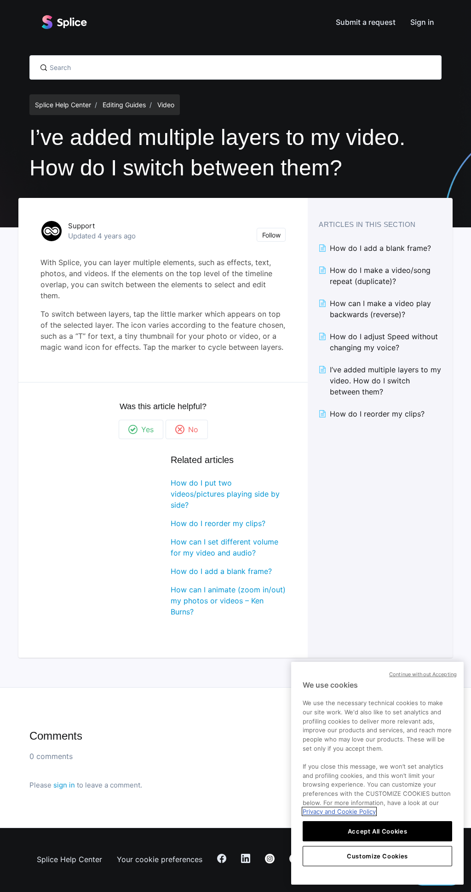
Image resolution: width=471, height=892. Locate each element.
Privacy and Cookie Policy (339, 811)
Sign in (422, 22)
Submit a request (366, 22)
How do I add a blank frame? (221, 571)
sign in (64, 785)
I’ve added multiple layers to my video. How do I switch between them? (385, 380)
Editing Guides (124, 105)
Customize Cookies (377, 856)
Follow (271, 235)
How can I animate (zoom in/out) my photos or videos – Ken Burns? (228, 600)
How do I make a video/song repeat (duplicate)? (380, 276)
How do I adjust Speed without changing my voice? (384, 342)
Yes (147, 429)
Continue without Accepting (423, 674)
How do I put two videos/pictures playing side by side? (225, 494)
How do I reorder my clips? (218, 523)
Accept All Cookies (378, 831)
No (193, 429)
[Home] (63, 22)
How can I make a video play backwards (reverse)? (380, 309)
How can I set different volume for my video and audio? (224, 547)
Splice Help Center (63, 105)
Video (165, 105)
